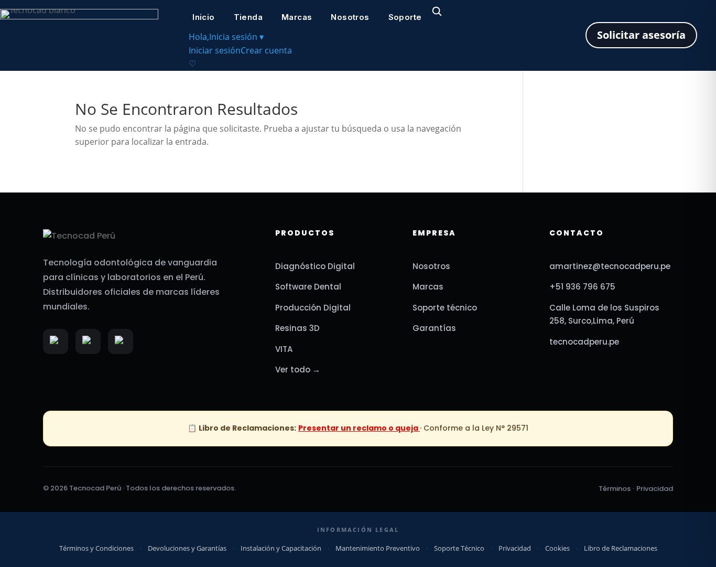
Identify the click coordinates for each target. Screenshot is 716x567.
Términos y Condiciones (96, 548)
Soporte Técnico (459, 548)
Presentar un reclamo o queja (359, 428)
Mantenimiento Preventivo (377, 548)
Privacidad (654, 489)
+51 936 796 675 (582, 286)
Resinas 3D (297, 328)
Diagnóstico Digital (315, 266)
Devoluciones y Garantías (187, 548)
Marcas (296, 17)
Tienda (248, 17)
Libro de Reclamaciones (620, 548)
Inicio (203, 17)
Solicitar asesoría (641, 35)
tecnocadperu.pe (584, 341)
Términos (615, 489)
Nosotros (350, 17)
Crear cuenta (266, 50)
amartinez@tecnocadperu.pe (609, 266)
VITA (283, 349)
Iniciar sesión (215, 50)
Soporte (405, 17)
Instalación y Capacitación (281, 548)
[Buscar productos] (437, 11)
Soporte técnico (445, 307)
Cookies (557, 548)
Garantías (434, 328)
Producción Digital (313, 307)
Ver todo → (297, 369)
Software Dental (308, 286)
